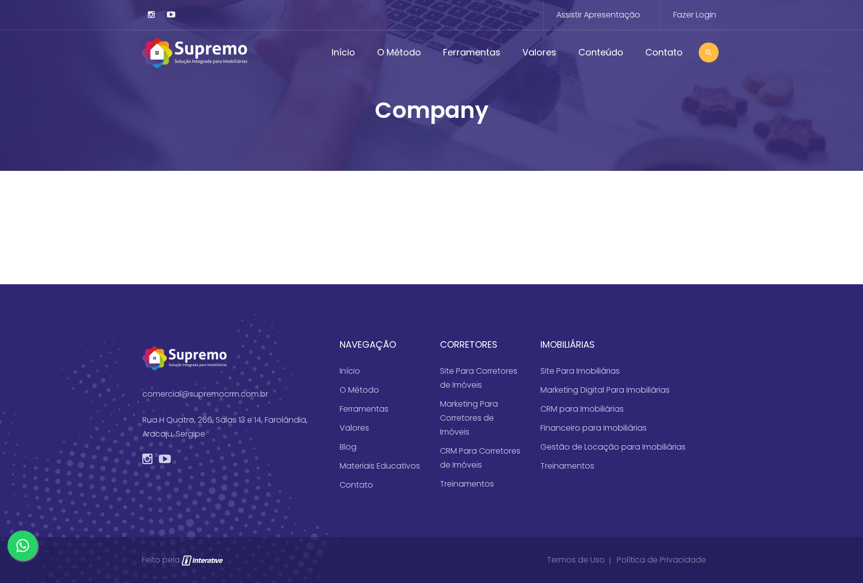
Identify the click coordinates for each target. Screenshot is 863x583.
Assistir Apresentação (598, 14)
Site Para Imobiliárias (580, 371)
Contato (664, 52)
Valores (539, 52)
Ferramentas (471, 52)
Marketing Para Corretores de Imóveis (469, 418)
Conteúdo (600, 52)
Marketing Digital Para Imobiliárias (605, 390)
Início (343, 52)
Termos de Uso (576, 560)
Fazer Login (694, 14)
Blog (348, 447)
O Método (399, 52)
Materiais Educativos (380, 466)
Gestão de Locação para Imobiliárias (613, 447)
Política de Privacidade (661, 560)
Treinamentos (467, 484)
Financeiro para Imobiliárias (593, 428)
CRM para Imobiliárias (582, 409)
